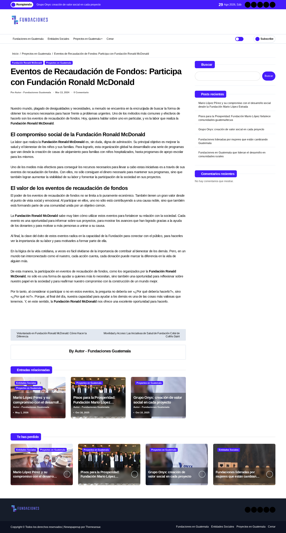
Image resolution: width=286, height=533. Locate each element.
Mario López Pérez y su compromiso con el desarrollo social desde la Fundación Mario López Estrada (234, 105)
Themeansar (93, 527)
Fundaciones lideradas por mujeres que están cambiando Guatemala (233, 141)
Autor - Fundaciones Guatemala (103, 351)
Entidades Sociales (58, 38)
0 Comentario (81, 92)
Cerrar (110, 38)
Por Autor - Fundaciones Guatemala (31, 92)
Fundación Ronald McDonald (27, 63)
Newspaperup (72, 527)
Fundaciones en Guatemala (28, 38)
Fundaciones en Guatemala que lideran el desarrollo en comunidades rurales (232, 154)
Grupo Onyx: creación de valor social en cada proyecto (231, 129)
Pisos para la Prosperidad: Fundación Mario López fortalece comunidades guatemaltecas (234, 118)
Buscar (206, 64)
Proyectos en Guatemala (86, 38)
